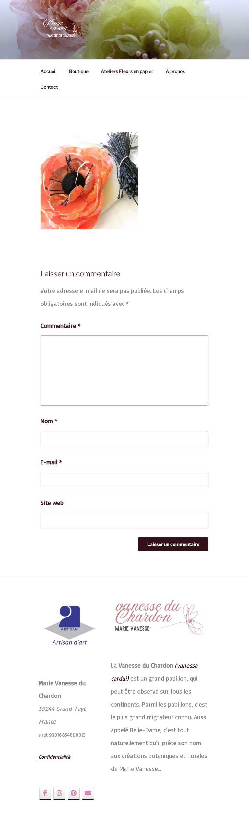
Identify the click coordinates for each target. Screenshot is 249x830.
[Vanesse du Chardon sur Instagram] (59, 793)
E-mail (51, 462)
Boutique (79, 71)
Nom (49, 421)
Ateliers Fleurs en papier (127, 71)
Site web (52, 503)
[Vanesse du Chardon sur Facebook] (45, 793)
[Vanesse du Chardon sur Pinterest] (74, 793)
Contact (49, 87)
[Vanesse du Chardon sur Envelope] (88, 793)
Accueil (49, 71)
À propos (175, 71)
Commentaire (61, 325)
